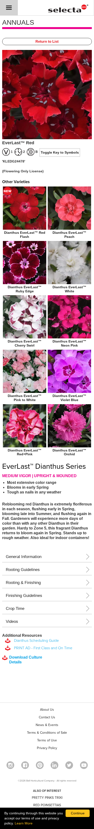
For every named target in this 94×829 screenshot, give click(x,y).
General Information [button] (23, 556)
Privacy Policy (47, 748)
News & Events (47, 725)
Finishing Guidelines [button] (24, 595)
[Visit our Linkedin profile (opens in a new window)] (54, 765)
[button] (9, 7)
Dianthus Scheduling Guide (35, 640)
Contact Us (47, 717)
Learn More (24, 823)
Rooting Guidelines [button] (23, 569)
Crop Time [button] (15, 608)
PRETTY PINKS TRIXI (47, 798)
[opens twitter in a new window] (69, 765)
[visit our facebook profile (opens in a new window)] (25, 765)
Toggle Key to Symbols (60, 152)
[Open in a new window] (40, 765)
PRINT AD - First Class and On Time (42, 648)
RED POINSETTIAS (47, 805)
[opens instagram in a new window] (10, 765)
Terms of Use (47, 740)
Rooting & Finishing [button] (23, 582)
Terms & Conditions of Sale (47, 733)
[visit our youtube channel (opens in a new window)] (84, 765)
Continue (78, 813)
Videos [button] (12, 621)
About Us (47, 710)
